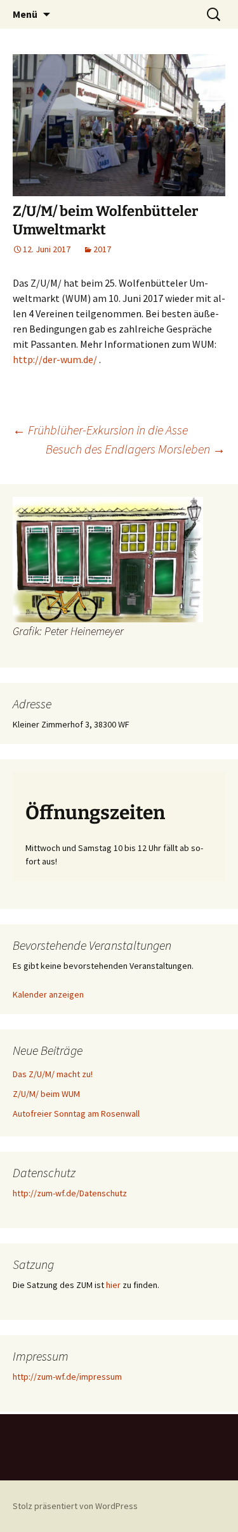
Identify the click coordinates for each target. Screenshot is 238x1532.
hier (113, 1285)
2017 (102, 249)
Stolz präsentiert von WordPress (75, 1506)
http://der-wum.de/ (55, 359)
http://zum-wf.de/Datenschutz (70, 1193)
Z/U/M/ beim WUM (46, 1093)
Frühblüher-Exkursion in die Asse (100, 430)
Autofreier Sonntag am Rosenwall (76, 1113)
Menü (25, 14)
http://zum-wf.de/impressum (67, 1376)
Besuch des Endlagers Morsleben (135, 449)
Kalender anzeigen (48, 994)
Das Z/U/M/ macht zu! (53, 1074)
